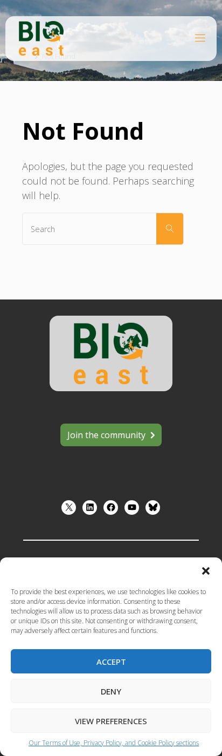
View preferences (111, 721)
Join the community (106, 435)
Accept (111, 661)
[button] (205, 571)
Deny (111, 691)
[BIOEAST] (41, 37)
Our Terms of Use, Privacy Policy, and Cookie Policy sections (114, 742)
